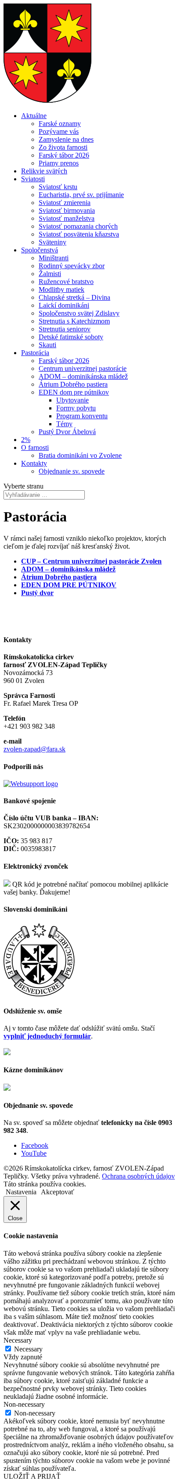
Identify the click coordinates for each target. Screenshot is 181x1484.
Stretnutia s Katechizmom (74, 321)
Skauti (47, 345)
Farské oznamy (60, 123)
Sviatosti (33, 179)
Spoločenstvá (39, 250)
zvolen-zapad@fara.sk (34, 749)
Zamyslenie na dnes (66, 139)
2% (25, 439)
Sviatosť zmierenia (64, 202)
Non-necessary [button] (24, 1404)
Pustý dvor (37, 592)
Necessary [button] (18, 1340)
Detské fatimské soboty (71, 337)
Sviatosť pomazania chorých (78, 226)
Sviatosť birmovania (67, 210)
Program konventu (82, 416)
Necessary (28, 1349)
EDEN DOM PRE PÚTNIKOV (68, 585)
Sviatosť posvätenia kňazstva (79, 234)
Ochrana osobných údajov (138, 1176)
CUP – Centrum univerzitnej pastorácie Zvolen (91, 561)
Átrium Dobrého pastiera (73, 384)
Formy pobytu (76, 408)
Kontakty (34, 463)
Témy (64, 424)
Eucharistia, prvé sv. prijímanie (81, 194)
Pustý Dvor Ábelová (67, 431)
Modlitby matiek (61, 289)
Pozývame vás (59, 131)
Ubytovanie (72, 400)
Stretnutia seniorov (64, 329)
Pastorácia (35, 352)
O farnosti (35, 447)
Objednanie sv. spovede (72, 471)
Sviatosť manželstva (66, 218)
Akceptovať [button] (57, 1192)
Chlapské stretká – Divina (74, 297)
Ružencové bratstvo (66, 281)
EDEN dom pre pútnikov (74, 392)
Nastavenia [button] (21, 1192)
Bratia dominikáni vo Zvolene (80, 455)
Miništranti (54, 258)
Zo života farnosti (63, 147)
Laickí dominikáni (64, 305)
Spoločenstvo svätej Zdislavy (79, 313)
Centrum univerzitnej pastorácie (83, 368)
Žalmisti (50, 273)
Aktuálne (34, 115)
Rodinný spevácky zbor (72, 265)
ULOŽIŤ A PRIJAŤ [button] (32, 1476)
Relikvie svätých (44, 171)
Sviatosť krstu (58, 186)
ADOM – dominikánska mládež (83, 376)
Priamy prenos (59, 163)
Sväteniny (52, 242)
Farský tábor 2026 (64, 155)
